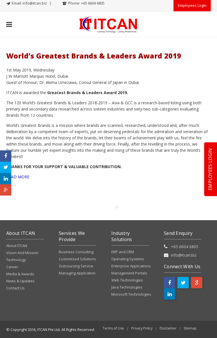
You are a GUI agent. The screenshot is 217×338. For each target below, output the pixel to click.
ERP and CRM (122, 251)
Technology (16, 259)
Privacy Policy (142, 328)
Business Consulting (76, 251)
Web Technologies (127, 280)
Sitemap (190, 328)
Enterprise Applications (131, 265)
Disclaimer (168, 328)
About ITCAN (16, 245)
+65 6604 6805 (93, 3)
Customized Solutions (77, 258)
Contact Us (15, 288)
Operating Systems (127, 258)
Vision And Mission (22, 252)
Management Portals (129, 273)
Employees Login (192, 5)
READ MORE (17, 176)
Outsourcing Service (76, 265)
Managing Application (77, 273)
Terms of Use (113, 328)
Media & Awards (20, 273)
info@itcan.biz (35, 3)
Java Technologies (126, 287)
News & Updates (20, 280)
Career (12, 266)
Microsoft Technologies (131, 294)
